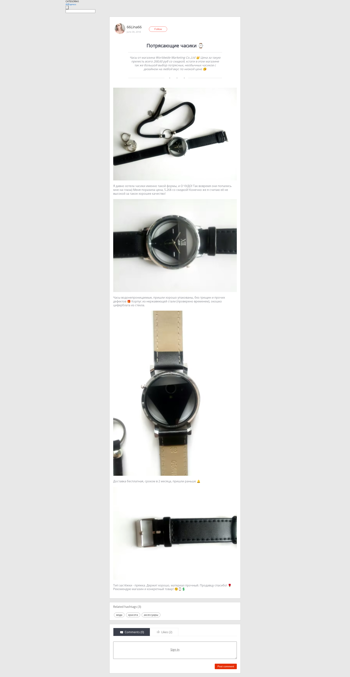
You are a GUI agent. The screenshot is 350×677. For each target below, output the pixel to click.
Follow (158, 29)
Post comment (225, 666)
